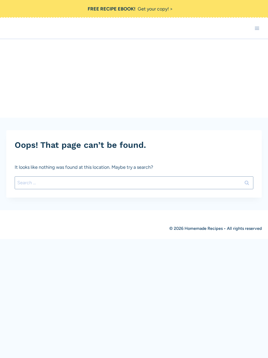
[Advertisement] (134, 78)
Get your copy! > (130, 9)
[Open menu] (257, 28)
